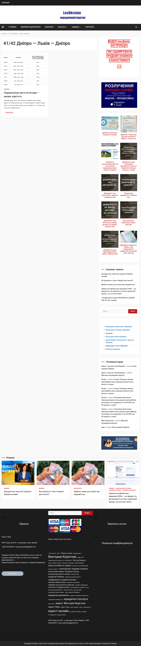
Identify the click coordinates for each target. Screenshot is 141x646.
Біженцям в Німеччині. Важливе (119, 327)
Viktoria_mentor (66, 553)
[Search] (136, 27)
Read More (9, 112)
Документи (78, 488)
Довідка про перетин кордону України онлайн (18, 473)
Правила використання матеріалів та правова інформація (23, 562)
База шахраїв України (120, 427)
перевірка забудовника (81, 585)
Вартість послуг (117, 524)
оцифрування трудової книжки (62, 580)
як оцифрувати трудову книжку (57, 614)
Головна (12, 27)
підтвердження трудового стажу (79, 587)
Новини (75, 27)
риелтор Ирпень (68, 590)
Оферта (24, 524)
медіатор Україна (56, 577)
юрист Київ (65, 607)
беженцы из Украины (68, 563)
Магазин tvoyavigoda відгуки (112, 375)
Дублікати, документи (31, 27)
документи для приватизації (80, 565)
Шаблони (49, 27)
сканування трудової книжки (56, 592)
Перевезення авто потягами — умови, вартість (25, 69)
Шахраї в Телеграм (129, 490)
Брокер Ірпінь (77, 553)
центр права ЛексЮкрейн (72, 592)
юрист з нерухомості (85, 607)
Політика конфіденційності (117, 543)
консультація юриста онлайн (59, 574)
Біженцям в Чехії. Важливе (117, 346)
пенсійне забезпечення (57, 582)
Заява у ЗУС (80, 557)
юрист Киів (54, 607)
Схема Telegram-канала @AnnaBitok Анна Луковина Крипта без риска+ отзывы (117, 381)
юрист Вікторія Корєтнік (70, 603)
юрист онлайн (58, 611)
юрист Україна (74, 607)
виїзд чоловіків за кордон (59, 565)
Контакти (89, 27)
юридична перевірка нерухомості (79, 595)
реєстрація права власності (55, 590)
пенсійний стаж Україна (73, 582)
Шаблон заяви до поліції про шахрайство (118, 285)
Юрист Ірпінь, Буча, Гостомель (59, 539)
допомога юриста (53, 569)
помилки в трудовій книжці (59, 587)
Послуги (61, 27)
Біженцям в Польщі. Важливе (118, 330)
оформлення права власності (73, 577)
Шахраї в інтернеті (115, 490)
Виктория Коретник (62, 556)
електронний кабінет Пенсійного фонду (63, 571)
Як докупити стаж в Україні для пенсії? (117, 280)
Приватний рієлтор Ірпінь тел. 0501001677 (60, 560)
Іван (103, 427)
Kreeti (104, 643)
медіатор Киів (75, 574)
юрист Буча (51, 603)
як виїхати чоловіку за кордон (78, 611)
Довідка (109, 333)
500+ (58, 553)
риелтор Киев (78, 590)
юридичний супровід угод (55, 599)
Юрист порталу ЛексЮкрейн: (113, 366)
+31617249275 (52, 553)
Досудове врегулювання (116, 337)
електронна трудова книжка (73, 569)
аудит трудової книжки (54, 563)
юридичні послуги (76, 599)
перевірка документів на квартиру (61, 585)
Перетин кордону (113, 349)
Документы (12, 573)
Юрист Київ (6, 537)
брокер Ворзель (79, 563)
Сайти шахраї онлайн (123, 488)
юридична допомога (58, 595)
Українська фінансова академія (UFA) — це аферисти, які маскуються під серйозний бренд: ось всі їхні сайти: (118, 291)
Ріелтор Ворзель (79, 560)
